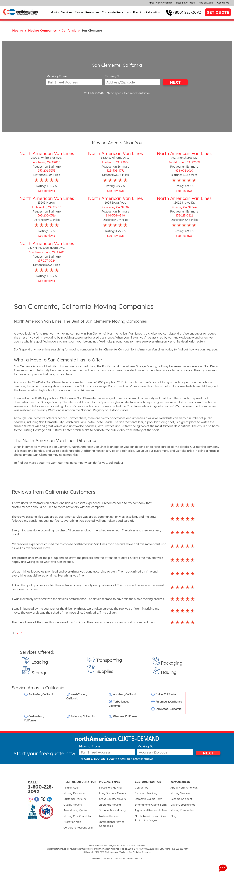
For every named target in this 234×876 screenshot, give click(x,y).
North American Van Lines (46, 153)
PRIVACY (108, 858)
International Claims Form (151, 804)
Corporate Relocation (116, 12)
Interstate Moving (110, 804)
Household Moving (110, 787)
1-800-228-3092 (40, 787)
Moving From (56, 76)
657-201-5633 (46, 170)
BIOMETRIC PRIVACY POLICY (128, 858)
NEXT (175, 82)
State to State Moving (112, 810)
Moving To (113, 76)
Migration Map (72, 821)
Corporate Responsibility (78, 827)
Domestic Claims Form (148, 798)
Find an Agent (206, 2)
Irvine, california (166, 694)
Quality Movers (73, 804)
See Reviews (46, 191)
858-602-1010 (184, 170)
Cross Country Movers (112, 798)
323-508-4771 (115, 170)
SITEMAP (96, 858)
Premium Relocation (146, 12)
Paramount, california (169, 701)
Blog (173, 816)
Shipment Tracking (146, 793)
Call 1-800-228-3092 (97, 93)
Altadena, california (125, 694)
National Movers (109, 816)
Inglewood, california (168, 708)
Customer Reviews (75, 798)
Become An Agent (185, 2)
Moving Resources (87, 12)
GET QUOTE (218, 12)
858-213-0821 (184, 215)
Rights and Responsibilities (151, 810)
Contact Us (223, 2)
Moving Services (61, 12)
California (70, 30)
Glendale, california (125, 716)
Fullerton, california (83, 716)
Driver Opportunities (182, 804)
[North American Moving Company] (20, 17)
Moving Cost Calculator (78, 816)
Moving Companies (43, 30)
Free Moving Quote (75, 810)
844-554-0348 (115, 215)
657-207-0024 (46, 260)
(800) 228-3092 (187, 12)
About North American (160, 2)
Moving (18, 30)
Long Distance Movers (112, 793)
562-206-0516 (47, 215)
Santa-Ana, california (41, 694)
